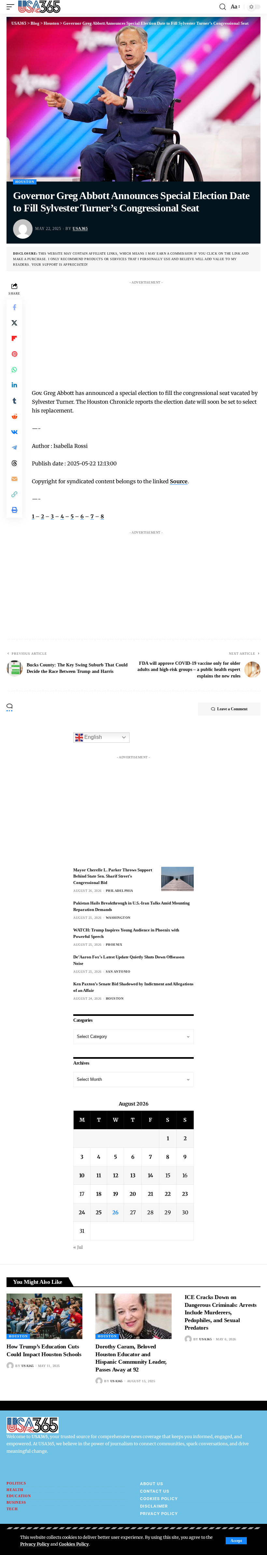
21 (150, 1194)
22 (168, 1194)
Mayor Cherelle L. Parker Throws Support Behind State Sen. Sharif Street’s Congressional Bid (112, 876)
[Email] (14, 479)
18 (99, 1194)
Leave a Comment (232, 709)
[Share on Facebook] (14, 307)
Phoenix (114, 944)
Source (179, 481)
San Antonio (118, 971)
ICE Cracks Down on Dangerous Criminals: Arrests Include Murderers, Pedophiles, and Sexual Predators (221, 1312)
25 (99, 1212)
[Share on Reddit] (14, 416)
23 (185, 1194)
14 (150, 1175)
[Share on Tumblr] (14, 401)
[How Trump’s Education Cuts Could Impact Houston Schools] (44, 1316)
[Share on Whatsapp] (14, 369)
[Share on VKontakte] (14, 432)
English (92, 737)
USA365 (80, 229)
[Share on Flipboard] (14, 338)
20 (133, 1194)
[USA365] (39, 7)
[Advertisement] (152, 332)
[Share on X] (14, 323)
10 (82, 1175)
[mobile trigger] (12, 7)
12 (115, 1175)
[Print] (14, 510)
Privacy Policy (34, 1544)
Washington (118, 917)
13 (132, 1175)
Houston (24, 181)
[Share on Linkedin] (14, 385)
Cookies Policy (74, 1544)
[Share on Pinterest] (14, 354)
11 (98, 1175)
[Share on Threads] (14, 463)
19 (115, 1194)
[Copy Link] (14, 494)
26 (115, 1212)
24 (82, 1212)
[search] (223, 6)
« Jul (78, 1247)
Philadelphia (119, 890)
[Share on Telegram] (14, 447)
